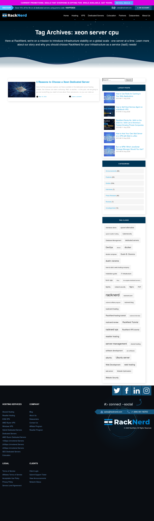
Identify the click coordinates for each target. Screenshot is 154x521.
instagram (145, 387)
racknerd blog (129, 302)
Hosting (75, 15)
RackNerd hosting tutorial (116, 315)
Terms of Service (8, 471)
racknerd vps (112, 329)
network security (120, 287)
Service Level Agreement (12, 485)
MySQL (108, 287)
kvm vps (109, 280)
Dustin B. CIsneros (128, 254)
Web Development (113, 364)
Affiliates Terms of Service (12, 474)
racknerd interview (135, 316)
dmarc (119, 247)
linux (118, 280)
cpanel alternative (127, 227)
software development (114, 350)
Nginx (131, 287)
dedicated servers (132, 240)
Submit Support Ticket (37, 474)
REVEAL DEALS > (124, 3)
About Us (146, 15)
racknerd (112, 294)
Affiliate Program (35, 426)
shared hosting (136, 344)
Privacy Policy (7, 482)
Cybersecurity (127, 234)
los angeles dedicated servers (131, 280)
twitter (114, 387)
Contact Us (33, 422)
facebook (125, 387)
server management (116, 343)
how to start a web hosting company (117, 267)
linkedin (135, 387)
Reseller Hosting (8, 415)
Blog (31, 412)
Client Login (33, 471)
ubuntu (109, 357)
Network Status (35, 482)
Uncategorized (110, 208)
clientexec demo (111, 228)
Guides (108, 183)
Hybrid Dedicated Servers (12, 430)
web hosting (129, 364)
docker (128, 247)
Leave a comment (77, 96)
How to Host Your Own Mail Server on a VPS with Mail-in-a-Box (129, 134)
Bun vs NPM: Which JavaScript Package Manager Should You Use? (130, 147)
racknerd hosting (112, 309)
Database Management (113, 240)
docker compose (111, 254)
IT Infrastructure (126, 274)
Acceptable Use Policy (10, 478)
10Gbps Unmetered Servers (13, 441)
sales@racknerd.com (124, 8)
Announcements (111, 171)
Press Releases (111, 195)
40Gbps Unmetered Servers (13, 448)
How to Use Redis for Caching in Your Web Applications (128, 94)
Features (109, 177)
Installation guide (111, 274)
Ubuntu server (123, 357)
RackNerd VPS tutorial (130, 329)
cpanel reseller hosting (112, 234)
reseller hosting (112, 336)
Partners (122, 15)
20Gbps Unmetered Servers (13, 444)
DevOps (109, 247)
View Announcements (37, 478)
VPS (83, 15)
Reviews (108, 202)
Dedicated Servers (96, 15)
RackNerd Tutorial (130, 322)
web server (109, 371)
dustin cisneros (112, 260)
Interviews (109, 189)
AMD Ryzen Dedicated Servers (14, 437)
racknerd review (112, 322)
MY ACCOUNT (144, 8)
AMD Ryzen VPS (8, 422)
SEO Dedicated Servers (11, 451)
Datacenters (134, 15)
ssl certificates (131, 351)
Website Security (112, 377)
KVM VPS (6, 419)
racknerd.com (128, 295)
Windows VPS (7, 426)
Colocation (111, 15)
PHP (139, 287)
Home (66, 15)
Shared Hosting (8, 412)
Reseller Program (36, 430)
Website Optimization (124, 371)
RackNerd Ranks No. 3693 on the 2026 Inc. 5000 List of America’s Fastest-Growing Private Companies (130, 122)
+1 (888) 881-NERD (139, 411)
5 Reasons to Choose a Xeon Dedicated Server (63, 82)
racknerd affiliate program (113, 302)
